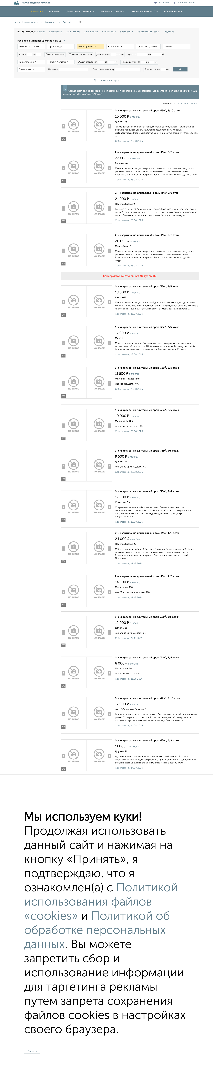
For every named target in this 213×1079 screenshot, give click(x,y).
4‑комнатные (109, 32)
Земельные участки (112, 11)
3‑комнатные (91, 32)
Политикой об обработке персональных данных (97, 931)
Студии (41, 32)
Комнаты (54, 11)
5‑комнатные (126, 32)
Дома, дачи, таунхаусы (80, 11)
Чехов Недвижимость (26, 22)
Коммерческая (173, 11)
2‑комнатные (73, 32)
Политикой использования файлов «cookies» (101, 902)
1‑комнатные (55, 32)
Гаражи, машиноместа (144, 11)
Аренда (67, 22)
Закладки (164, 3)
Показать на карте (108, 80)
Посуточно (168, 32)
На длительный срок (148, 32)
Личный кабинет (186, 3)
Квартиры (37, 11)
